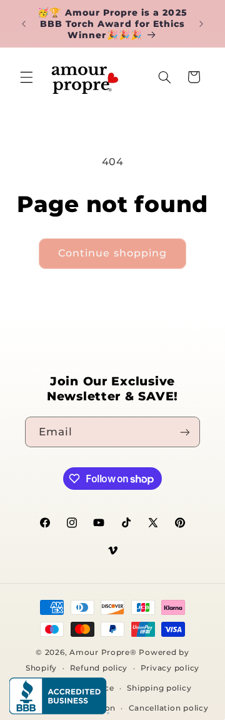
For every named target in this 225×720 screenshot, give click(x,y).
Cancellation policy (169, 708)
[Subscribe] (185, 432)
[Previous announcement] (24, 24)
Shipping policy (159, 688)
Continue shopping (112, 253)
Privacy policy (170, 668)
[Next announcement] (201, 24)
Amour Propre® (103, 652)
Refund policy (99, 668)
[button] (26, 77)
